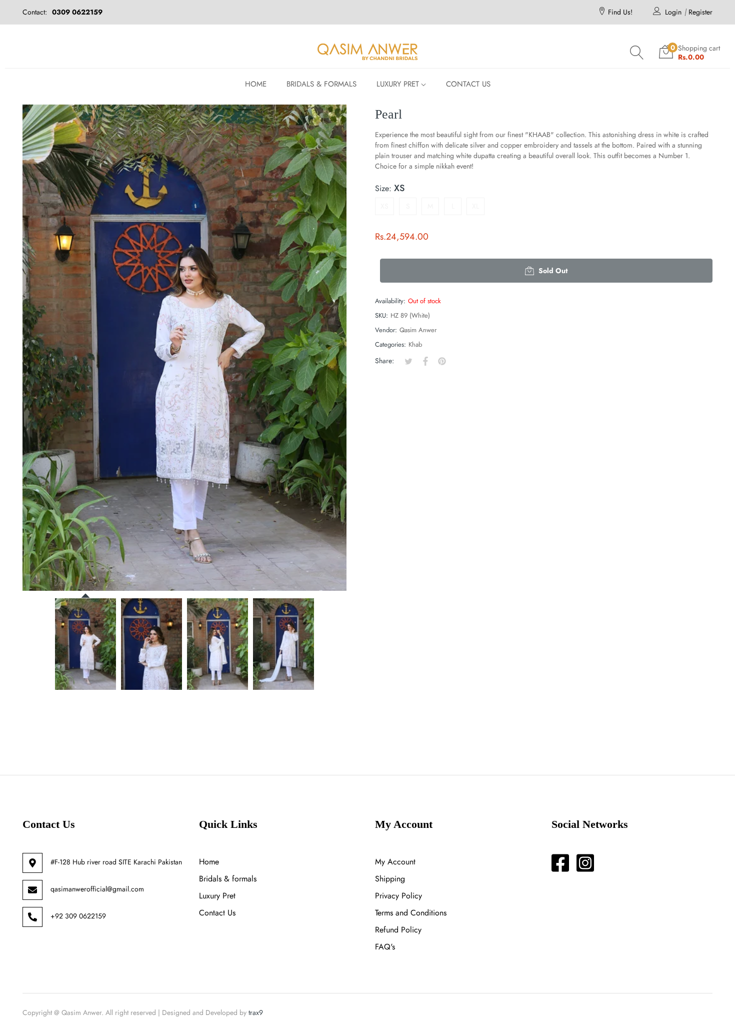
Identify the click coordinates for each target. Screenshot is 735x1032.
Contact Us (217, 912)
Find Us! (620, 12)
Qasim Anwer (418, 330)
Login (673, 12)
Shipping (390, 878)
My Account (395, 861)
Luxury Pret (217, 895)
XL (475, 206)
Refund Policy (398, 929)
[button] (637, 53)
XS (384, 206)
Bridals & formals (227, 878)
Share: (384, 361)
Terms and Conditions (410, 912)
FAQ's (385, 946)
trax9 (255, 1012)
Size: (389, 188)
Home (209, 861)
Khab (415, 344)
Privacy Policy (398, 895)
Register (700, 12)
